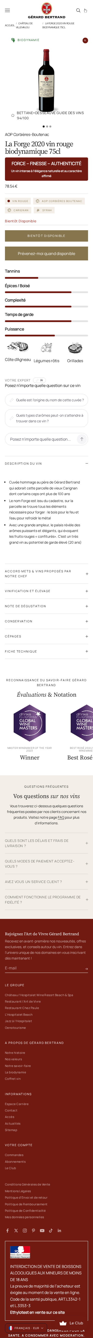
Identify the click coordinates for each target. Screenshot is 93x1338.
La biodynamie (15, 1072)
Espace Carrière (17, 1104)
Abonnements (15, 1162)
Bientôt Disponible (47, 236)
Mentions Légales (18, 1191)
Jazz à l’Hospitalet (18, 1021)
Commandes (14, 1155)
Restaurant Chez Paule (22, 1008)
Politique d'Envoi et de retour (26, 1197)
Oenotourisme (15, 1028)
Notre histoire (15, 1053)
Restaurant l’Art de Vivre (23, 1001)
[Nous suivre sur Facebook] (7, 1230)
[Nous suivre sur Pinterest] (33, 1230)
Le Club (10, 1168)
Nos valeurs (13, 1059)
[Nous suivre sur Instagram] (24, 1230)
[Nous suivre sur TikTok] (50, 1230)
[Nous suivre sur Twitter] (16, 1230)
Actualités (13, 1123)
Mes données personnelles (24, 1217)
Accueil (10, 25)
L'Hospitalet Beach (19, 1014)
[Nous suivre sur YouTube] (42, 1230)
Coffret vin (13, 1079)
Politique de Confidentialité (25, 1211)
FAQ (61, 817)
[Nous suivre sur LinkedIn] (59, 1230)
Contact (11, 1110)
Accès (9, 1117)
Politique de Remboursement (26, 1204)
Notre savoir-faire (18, 1066)
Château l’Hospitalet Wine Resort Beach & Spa (39, 995)
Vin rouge (20, 201)
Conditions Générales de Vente (27, 1184)
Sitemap (11, 1130)
